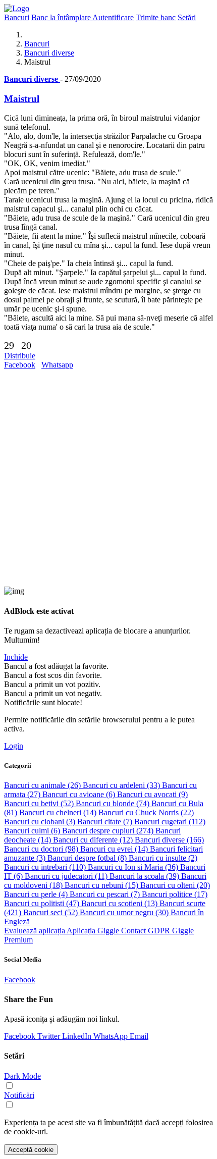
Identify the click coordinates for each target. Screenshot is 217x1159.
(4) (37, 894)
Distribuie (19, 355)
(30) (125, 912)
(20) (175, 885)
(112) (169, 821)
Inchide (16, 657)
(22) (146, 812)
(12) (94, 839)
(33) (122, 785)
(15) (102, 885)
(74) (113, 803)
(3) (40, 821)
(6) (79, 794)
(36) (134, 867)
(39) (145, 876)
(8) (88, 858)
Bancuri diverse (49, 52)
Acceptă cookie (30, 1149)
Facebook (19, 364)
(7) (105, 821)
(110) (46, 867)
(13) (120, 903)
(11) (67, 876)
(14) (58, 812)
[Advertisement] (108, 478)
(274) (108, 830)
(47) (42, 903)
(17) (174, 894)
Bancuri (36, 43)
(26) (43, 785)
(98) (42, 849)
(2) (163, 858)
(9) (152, 794)
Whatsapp (57, 364)
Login (13, 746)
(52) (40, 803)
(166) (169, 839)
